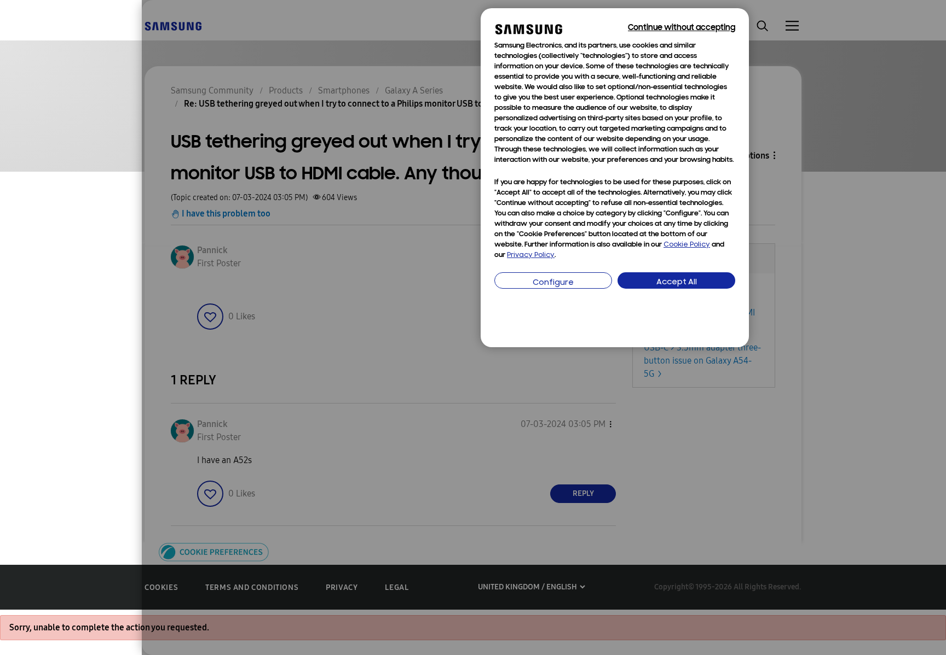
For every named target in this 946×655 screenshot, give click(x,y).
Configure (553, 283)
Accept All (676, 282)
